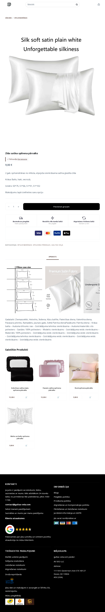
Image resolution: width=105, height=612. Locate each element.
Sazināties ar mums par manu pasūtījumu (24, 513)
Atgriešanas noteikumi (15, 569)
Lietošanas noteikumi (15, 565)
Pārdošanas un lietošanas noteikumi (70, 509)
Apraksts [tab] (52, 257)
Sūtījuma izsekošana (14, 561)
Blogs (56, 492)
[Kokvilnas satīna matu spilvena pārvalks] (20, 368)
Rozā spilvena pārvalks (84, 388)
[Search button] (77, 4)
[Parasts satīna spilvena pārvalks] (51, 368)
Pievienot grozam (61, 206)
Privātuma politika (62, 501)
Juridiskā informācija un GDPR (67, 513)
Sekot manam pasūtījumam (17, 509)
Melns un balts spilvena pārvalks (19, 437)
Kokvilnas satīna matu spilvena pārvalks (20, 389)
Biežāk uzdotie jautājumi (16, 557)
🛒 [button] (26, 397)
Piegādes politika (62, 496)
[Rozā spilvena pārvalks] (83, 368)
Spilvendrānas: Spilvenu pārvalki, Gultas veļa (40, 245)
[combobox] (51, 4)
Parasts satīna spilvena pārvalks (52, 389)
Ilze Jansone (22, 159)
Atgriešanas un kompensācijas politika (71, 505)
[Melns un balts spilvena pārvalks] (20, 416)
